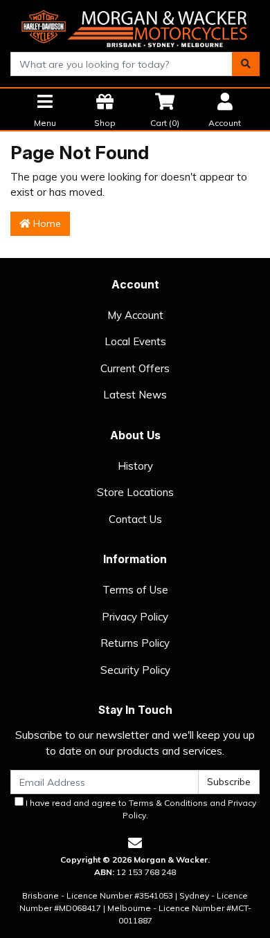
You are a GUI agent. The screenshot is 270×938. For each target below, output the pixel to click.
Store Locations (135, 492)
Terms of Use (135, 589)
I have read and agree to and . (140, 809)
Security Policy (135, 670)
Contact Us (135, 519)
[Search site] (246, 64)
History (135, 465)
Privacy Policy (135, 616)
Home (45, 223)
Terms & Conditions (168, 803)
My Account (135, 315)
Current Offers (135, 368)
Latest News (135, 394)
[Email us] (135, 843)
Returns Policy (135, 643)
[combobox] (121, 64)
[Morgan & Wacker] (135, 25)
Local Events (135, 341)
